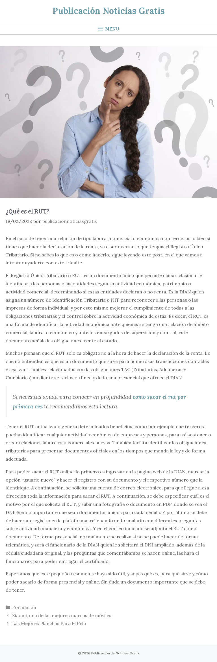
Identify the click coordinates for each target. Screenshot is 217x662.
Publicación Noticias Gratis (109, 10)
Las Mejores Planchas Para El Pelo (49, 623)
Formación (24, 607)
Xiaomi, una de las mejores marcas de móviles (61, 615)
